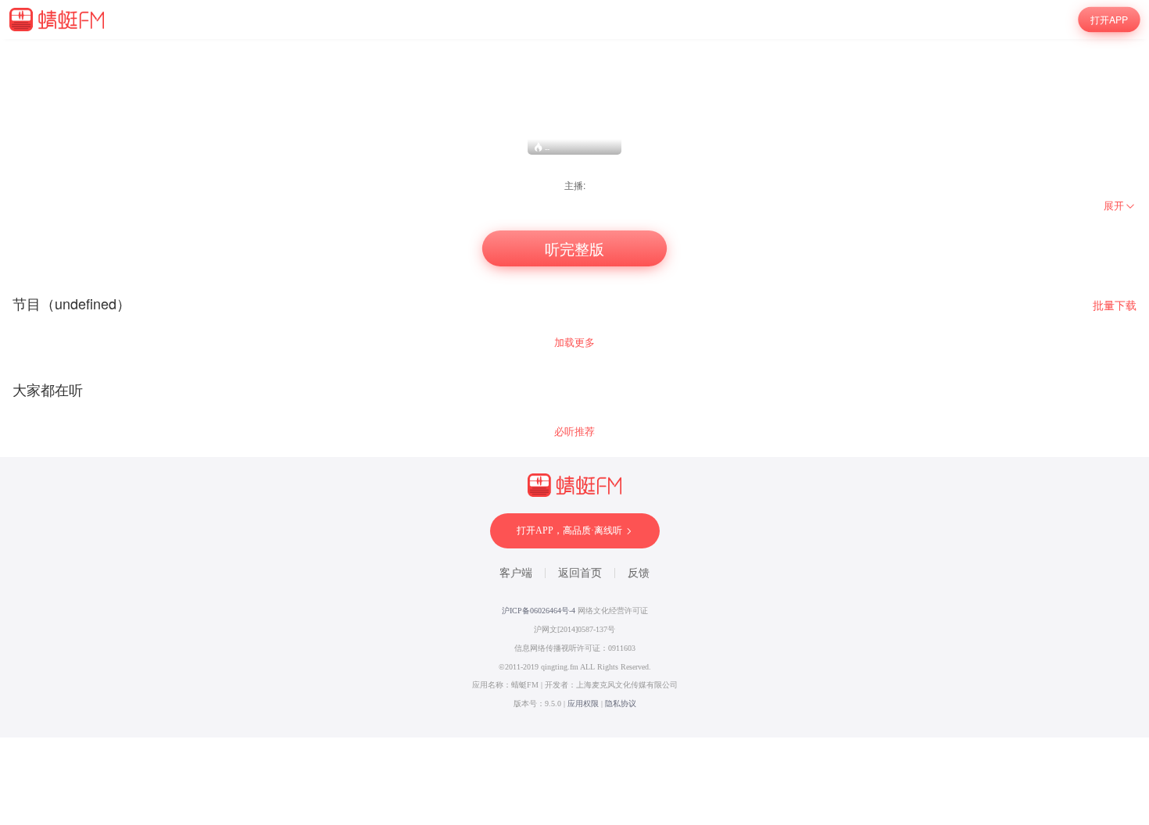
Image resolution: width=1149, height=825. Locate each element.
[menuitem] (1120, 205)
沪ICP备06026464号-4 (538, 610)
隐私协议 (620, 703)
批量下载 (1114, 305)
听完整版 (575, 248)
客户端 (515, 573)
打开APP (1109, 19)
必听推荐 (574, 431)
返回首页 (580, 573)
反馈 (639, 573)
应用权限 (583, 703)
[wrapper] (574, 388)
